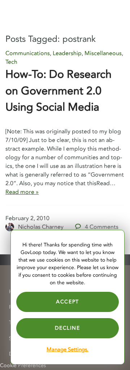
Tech (11, 62)
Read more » (22, 192)
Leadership (67, 53)
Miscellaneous (103, 53)
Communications (27, 53)
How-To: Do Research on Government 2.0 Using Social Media (58, 91)
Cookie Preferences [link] (23, 365)
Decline (67, 328)
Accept (67, 301)
